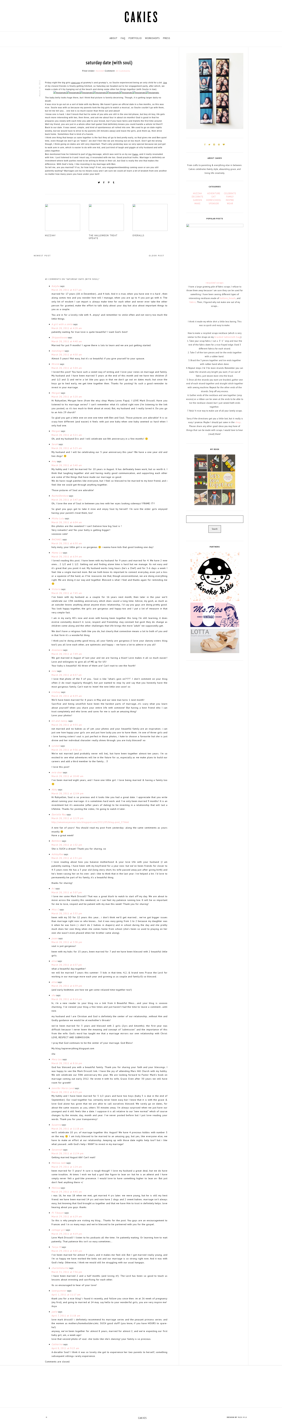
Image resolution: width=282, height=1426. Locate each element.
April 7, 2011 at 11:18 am (66, 1315)
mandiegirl (58, 350)
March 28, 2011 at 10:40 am (67, 776)
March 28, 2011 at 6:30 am (67, 543)
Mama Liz (57, 552)
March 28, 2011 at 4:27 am (67, 289)
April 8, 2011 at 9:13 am (65, 1348)
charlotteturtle (60, 1268)
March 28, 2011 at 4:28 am (67, 328)
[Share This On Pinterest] (109, 183)
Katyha (56, 286)
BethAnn (56, 840)
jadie (54, 1311)
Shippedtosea (59, 337)
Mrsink (55, 364)
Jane (54, 671)
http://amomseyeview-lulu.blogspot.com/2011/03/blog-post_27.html (90, 822)
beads (232, 298)
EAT (214, 196)
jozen (55, 938)
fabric (192, 302)
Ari (53, 888)
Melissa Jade (59, 1162)
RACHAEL (57, 539)
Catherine (57, 1344)
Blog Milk (242, 1417)
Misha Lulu (58, 518)
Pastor (135, 154)
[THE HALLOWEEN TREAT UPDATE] (110, 218)
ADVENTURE (213, 193)
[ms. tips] (214, 614)
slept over (75, 82)
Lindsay (56, 692)
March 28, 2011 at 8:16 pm (67, 1063)
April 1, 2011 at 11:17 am (66, 1294)
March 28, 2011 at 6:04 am (67, 522)
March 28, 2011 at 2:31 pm (67, 858)
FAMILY (230, 196)
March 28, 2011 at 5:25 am (67, 448)
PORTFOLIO (135, 38)
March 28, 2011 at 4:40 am (67, 341)
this (90, 154)
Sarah (55, 444)
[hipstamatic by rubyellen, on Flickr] (60, 93)
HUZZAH (100, 71)
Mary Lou (57, 1059)
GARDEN (197, 200)
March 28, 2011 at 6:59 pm (67, 985)
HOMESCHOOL (213, 200)
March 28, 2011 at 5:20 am (67, 396)
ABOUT (114, 38)
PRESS (166, 38)
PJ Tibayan (58, 1212)
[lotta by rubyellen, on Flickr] (214, 640)
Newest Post (42, 255)
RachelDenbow (60, 495)
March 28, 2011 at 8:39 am (67, 695)
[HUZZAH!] (66, 218)
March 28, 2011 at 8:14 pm (67, 999)
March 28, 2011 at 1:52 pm (67, 844)
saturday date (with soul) (109, 62)
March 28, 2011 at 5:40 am (67, 465)
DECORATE (197, 196)
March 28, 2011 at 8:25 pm (67, 1092)
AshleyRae (57, 854)
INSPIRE (230, 200)
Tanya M (56, 1247)
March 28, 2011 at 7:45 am (67, 593)
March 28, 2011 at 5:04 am (67, 367)
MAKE (198, 203)
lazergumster (59, 1290)
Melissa (56, 1187)
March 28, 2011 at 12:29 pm (68, 818)
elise (54, 961)
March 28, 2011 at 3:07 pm (67, 892)
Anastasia (57, 650)
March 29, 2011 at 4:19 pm (67, 1233)
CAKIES (142, 1417)
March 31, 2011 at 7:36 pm (67, 1271)
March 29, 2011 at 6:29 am (67, 1216)
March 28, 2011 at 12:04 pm (68, 793)
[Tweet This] (99, 183)
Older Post (156, 255)
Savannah (57, 1149)
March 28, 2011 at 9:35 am (67, 724)
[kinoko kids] (214, 576)
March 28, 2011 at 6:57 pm (67, 964)
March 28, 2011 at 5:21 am (67, 434)
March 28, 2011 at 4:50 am (67, 354)
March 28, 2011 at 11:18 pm (68, 1128)
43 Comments (123, 71)
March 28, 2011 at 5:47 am (67, 499)
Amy (54, 461)
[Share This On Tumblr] (114, 183)
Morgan (56, 392)
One (165, 82)
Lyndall (56, 745)
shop (238, 422)
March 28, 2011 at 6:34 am (67, 556)
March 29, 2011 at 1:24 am (67, 1166)
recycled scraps (215, 282)
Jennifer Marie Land (63, 1088)
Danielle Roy (59, 814)
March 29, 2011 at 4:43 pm (67, 1250)
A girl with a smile (62, 324)
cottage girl (58, 1229)
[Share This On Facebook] (104, 183)
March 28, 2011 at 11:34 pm (68, 1153)
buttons (224, 298)
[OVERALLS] (154, 218)
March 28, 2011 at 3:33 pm (67, 913)
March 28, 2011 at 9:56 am (67, 749)
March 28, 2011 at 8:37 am (67, 674)
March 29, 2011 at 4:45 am (67, 1191)
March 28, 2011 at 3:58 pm (67, 942)
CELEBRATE (230, 193)
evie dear (57, 772)
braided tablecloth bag (227, 337)
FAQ (123, 38)
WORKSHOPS (152, 38)
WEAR (230, 203)
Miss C (55, 909)
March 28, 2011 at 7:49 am (67, 653)
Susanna (56, 1124)
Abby (54, 789)
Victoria (56, 589)
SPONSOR (214, 203)
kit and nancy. (60, 720)
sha (53, 995)
